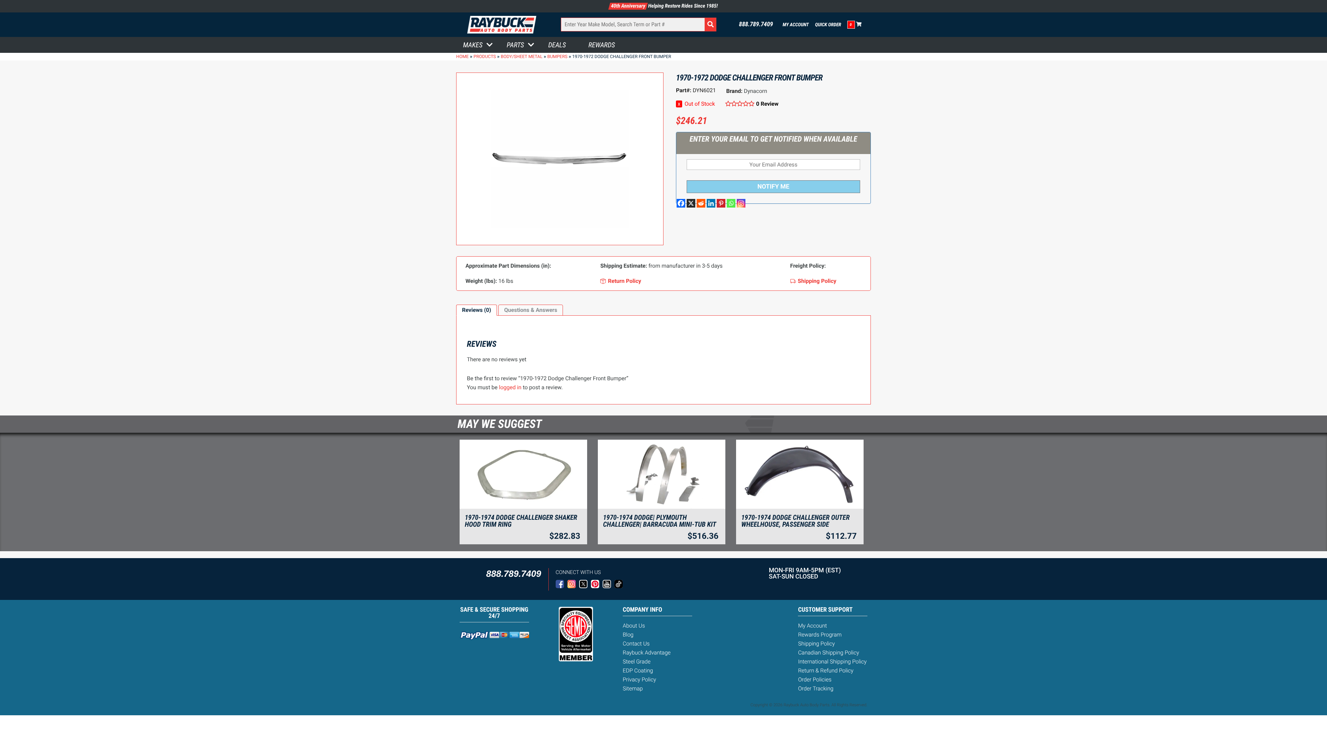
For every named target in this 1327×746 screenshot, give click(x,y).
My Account (796, 24)
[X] (691, 203)
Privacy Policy (639, 679)
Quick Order (828, 24)
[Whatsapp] (731, 203)
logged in (510, 387)
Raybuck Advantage (647, 652)
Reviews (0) (476, 310)
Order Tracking (815, 688)
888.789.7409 (756, 24)
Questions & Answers (530, 310)
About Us (634, 625)
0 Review (767, 104)
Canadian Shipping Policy (828, 652)
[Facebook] (681, 203)
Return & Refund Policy (825, 670)
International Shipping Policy (832, 661)
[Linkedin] (711, 203)
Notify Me (773, 186)
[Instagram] (741, 203)
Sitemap (633, 688)
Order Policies (814, 679)
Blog (628, 634)
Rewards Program (819, 634)
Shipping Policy (816, 643)
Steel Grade (636, 661)
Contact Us (636, 643)
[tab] (476, 310)
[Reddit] (701, 203)
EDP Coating (638, 670)
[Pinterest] (721, 203)
